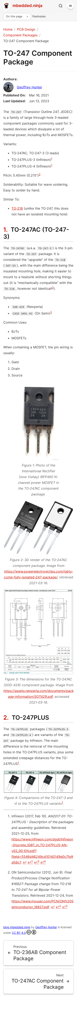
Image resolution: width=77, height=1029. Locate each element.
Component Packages (20, 35)
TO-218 (17, 208)
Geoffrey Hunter (29, 87)
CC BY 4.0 (19, 932)
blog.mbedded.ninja (16, 927)
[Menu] (70, 5)
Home (8, 29)
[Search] (60, 6)
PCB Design (26, 29)
